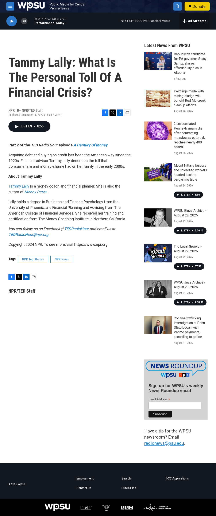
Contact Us (84, 488)
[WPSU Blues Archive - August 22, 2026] (158, 217)
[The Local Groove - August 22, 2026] (158, 253)
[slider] (31, 21)
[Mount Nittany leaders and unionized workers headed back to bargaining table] (158, 172)
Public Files (129, 488)
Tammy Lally (18, 186)
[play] (11, 21)
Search (126, 478)
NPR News (62, 259)
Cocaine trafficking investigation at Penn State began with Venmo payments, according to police (189, 327)
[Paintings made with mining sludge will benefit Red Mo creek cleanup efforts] (158, 98)
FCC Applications (177, 478)
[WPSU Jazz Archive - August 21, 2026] (158, 289)
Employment (85, 478)
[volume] (24, 21)
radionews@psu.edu (164, 443)
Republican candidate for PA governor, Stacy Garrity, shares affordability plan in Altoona (190, 63)
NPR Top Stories (33, 259)
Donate (198, 6)
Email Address (159, 399)
